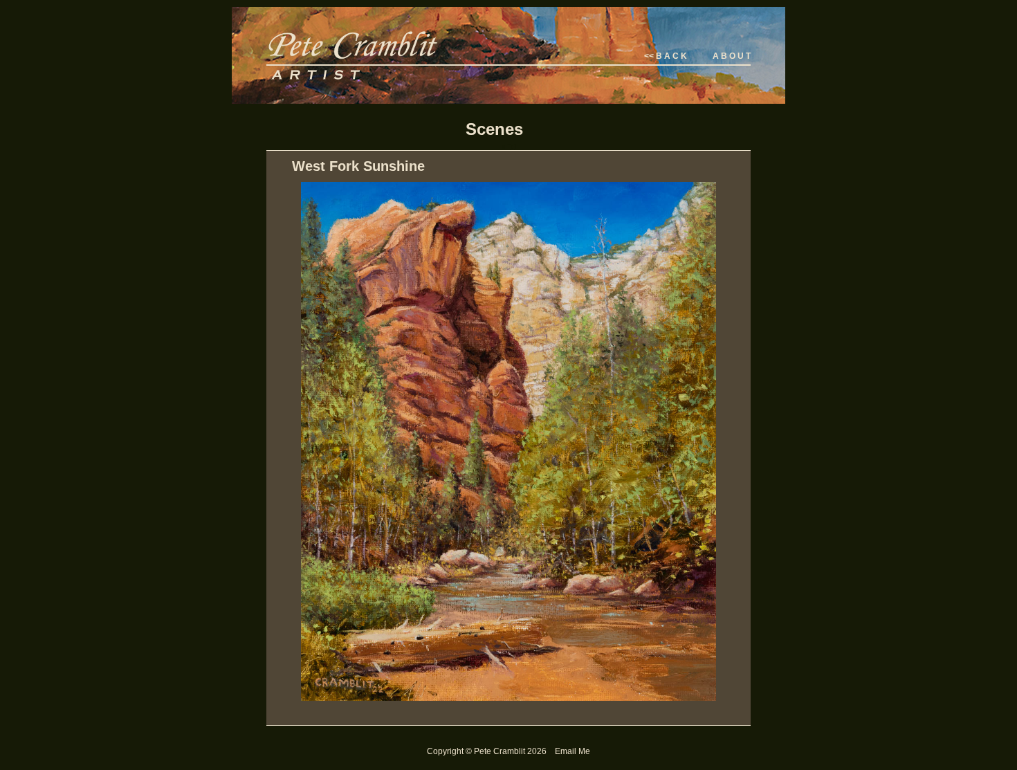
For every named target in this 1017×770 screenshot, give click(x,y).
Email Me (572, 751)
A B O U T (732, 56)
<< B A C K (665, 56)
